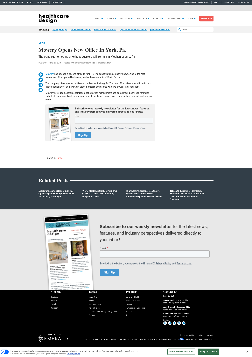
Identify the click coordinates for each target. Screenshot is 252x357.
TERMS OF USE (191, 340)
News (41, 43)
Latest (97, 19)
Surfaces (129, 312)
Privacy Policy (73, 354)
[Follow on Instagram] (170, 323)
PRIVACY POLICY (205, 340)
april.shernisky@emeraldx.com (175, 309)
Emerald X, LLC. (192, 335)
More (190, 19)
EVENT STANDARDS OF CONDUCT (144, 340)
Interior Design (94, 308)
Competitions (174, 19)
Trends (54, 304)
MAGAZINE (42, 2)
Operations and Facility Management (103, 312)
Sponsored (55, 308)
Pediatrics (92, 315)
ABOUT (87, 340)
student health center (81, 29)
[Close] (247, 351)
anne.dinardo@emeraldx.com (174, 303)
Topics (110, 19)
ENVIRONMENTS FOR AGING (196, 2)
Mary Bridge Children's (105, 29)
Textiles (129, 315)
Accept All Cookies (208, 351)
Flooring (129, 304)
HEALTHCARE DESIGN (13, 2)
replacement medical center (133, 29)
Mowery (50, 74)
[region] (126, 352)
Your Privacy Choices (169, 340)
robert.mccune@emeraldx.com (175, 316)
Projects (125, 19)
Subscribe (206, 18)
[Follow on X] (179, 323)
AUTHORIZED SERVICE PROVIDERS (115, 340)
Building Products (133, 301)
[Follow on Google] (184, 323)
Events (157, 19)
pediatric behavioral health (163, 29)
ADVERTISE (57, 2)
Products (141, 19)
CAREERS (95, 340)
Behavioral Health (95, 304)
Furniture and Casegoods (135, 308)
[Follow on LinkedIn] (165, 323)
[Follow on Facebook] (174, 323)
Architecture (93, 301)
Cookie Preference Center (181, 351)
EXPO (30, 2)
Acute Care (93, 297)
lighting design (59, 29)
